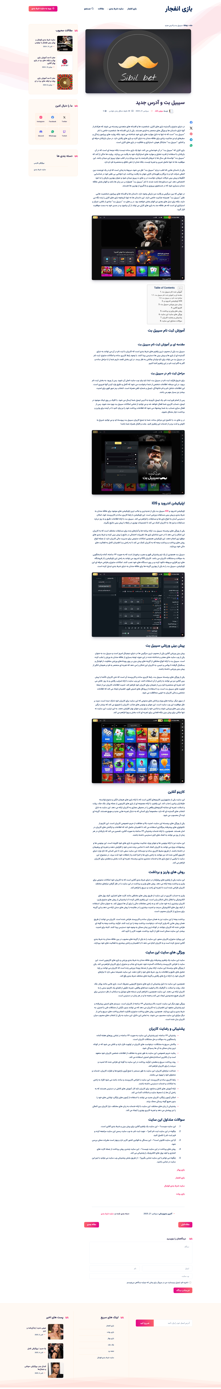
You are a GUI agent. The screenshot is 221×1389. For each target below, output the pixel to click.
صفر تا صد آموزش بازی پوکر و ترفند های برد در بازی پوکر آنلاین (44, 60)
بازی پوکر (181, 1170)
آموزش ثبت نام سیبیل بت (172, 291)
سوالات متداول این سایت (172, 321)
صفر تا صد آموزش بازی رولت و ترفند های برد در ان (45, 80)
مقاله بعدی (91, 1224)
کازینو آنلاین (177, 307)
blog (185, 25)
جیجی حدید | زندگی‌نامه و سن (36, 1329)
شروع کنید (144, 1323)
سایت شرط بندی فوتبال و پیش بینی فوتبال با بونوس (45, 41)
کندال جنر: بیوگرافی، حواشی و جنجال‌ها (35, 1368)
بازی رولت (180, 1194)
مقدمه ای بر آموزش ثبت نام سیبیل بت (168, 295)
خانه (190, 25)
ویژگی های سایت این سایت (171, 314)
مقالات (101, 9)
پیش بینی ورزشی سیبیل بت (171, 304)
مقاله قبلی (185, 1224)
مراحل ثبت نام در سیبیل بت (172, 298)
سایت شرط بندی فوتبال (174, 1186)
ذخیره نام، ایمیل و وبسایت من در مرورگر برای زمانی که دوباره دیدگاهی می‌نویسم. (157, 1282)
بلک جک (111, 1345)
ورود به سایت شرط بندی (41, 8)
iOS (166, 511)
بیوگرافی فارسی (39, 163)
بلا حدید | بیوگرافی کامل (36, 1348)
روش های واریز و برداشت (172, 311)
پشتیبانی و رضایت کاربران (172, 317)
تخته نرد (111, 1351)
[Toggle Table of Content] (179, 288)
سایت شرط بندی (116, 9)
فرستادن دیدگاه (183, 1290)
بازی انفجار (132, 9)
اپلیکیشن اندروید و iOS (173, 301)
